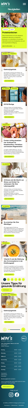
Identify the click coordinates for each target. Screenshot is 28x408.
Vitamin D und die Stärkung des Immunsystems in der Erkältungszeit (14, 261)
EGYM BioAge (9, 104)
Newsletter (3, 376)
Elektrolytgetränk (10, 69)
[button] (9, 329)
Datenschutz (4, 374)
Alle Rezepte (6, 290)
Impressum (4, 373)
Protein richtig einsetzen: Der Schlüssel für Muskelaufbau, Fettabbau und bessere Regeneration (13, 143)
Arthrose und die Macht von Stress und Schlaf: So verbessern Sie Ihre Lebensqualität (14, 183)
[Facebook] (17, 396)
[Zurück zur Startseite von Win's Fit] (5, 6)
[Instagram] (11, 396)
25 (19, 279)
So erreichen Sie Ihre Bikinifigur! (11, 223)
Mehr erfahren (7, 46)
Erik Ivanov (22, 402)
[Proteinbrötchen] (14, 20)
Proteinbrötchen (9, 32)
